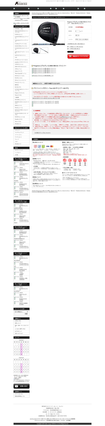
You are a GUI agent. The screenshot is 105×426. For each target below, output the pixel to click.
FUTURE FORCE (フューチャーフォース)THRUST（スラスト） (21, 189)
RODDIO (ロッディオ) (20, 117)
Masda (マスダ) (18, 95)
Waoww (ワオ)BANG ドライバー (23, 170)
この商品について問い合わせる (76, 46)
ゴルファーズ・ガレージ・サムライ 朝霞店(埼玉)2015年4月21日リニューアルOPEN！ (21, 19)
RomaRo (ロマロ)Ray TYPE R (23, 184)
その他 (16, 154)
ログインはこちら (19, 393)
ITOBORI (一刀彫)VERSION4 (23, 279)
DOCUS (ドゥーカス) (19, 75)
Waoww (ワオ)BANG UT (22, 242)
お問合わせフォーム (66, 116)
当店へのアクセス (19, 333)
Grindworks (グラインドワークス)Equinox (21, 165)
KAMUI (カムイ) (18, 34)
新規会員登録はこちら (20, 396)
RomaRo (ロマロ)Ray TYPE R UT (23, 232)
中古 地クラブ (18, 123)
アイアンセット (18, 137)
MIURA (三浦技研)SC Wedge (23, 304)
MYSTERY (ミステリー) (20, 99)
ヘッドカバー (18, 152)
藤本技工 (17, 84)
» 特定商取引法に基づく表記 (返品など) (76, 43)
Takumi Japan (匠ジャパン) (20, 73)
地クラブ (73, 13)
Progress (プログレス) (19, 92)
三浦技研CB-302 (21, 274)
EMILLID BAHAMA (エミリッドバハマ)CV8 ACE (21, 195)
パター (16, 141)
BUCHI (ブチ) (18, 87)
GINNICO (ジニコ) (19, 64)
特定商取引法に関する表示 (53, 420)
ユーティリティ (18, 134)
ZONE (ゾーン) (18, 69)
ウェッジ (17, 139)
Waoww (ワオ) (18, 121)
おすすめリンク (18, 331)
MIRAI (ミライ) (18, 105)
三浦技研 (17, 97)
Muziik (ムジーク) (19, 107)
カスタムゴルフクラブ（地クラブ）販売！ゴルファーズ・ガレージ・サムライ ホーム (51, 13)
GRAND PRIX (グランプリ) (21, 46)
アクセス (63, 420)
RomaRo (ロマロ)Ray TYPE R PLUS (23, 174)
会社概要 (68, 420)
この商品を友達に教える (74, 48)
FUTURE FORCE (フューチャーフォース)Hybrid (21, 247)
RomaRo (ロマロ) (18, 119)
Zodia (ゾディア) (18, 71)
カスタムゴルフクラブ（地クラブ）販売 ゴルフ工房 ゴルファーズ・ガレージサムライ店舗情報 (52, 418)
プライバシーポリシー (40, 420)
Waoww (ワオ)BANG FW (22, 216)
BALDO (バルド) (18, 78)
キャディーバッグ (19, 150)
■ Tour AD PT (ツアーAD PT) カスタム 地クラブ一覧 (46, 98)
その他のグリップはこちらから (42, 132)
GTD (16, 57)
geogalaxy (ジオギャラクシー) (21, 62)
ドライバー (17, 130)
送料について (18, 323)
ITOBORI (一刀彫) (19, 28)
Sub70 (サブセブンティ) (20, 55)
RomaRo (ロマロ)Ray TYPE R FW (23, 212)
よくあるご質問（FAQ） (20, 328)
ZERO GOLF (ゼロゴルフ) (20, 66)
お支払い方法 (18, 320)
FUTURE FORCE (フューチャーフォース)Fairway (21, 221)
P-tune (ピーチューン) (19, 82)
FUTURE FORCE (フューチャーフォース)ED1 (21, 265)
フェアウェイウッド (19, 132)
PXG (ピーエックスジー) (20, 80)
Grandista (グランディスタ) (20, 43)
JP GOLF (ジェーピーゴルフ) (21, 59)
